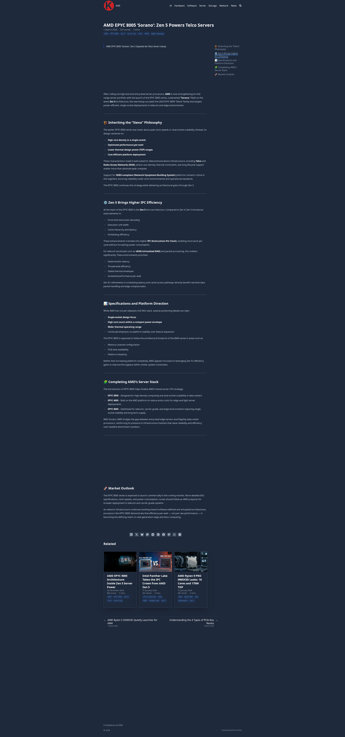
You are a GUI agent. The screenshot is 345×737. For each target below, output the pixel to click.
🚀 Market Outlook (224, 74)
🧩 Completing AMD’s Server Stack (226, 69)
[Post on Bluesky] (142, 534)
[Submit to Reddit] (153, 534)
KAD (118, 5)
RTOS (233, 730)
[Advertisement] (155, 70)
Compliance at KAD (113, 725)
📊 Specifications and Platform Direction (226, 62)
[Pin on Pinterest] (158, 534)
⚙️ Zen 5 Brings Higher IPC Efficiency (226, 55)
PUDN (239, 730)
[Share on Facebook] (163, 534)
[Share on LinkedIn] (131, 534)
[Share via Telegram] (180, 534)
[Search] (240, 6)
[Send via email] (169, 534)
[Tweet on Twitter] (136, 534)
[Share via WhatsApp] (174, 534)
